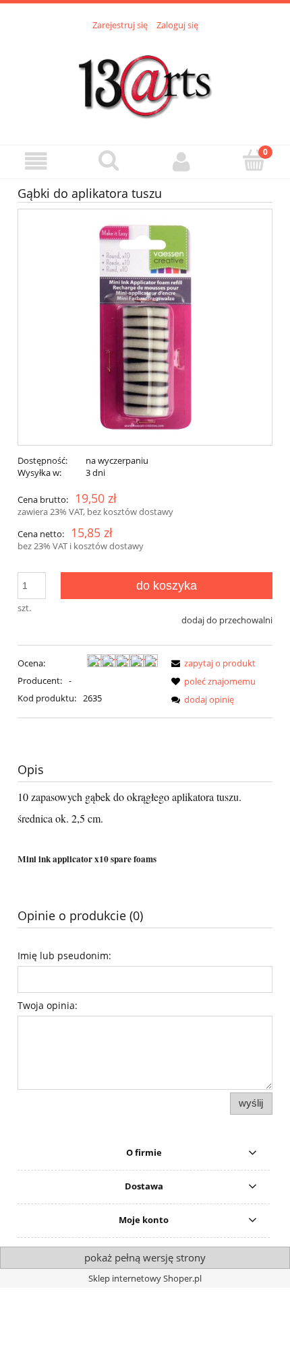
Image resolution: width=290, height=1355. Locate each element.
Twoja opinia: (48, 1005)
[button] (36, 161)
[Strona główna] (145, 80)
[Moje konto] (181, 161)
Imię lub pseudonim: (64, 955)
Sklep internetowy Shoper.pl (145, 1278)
